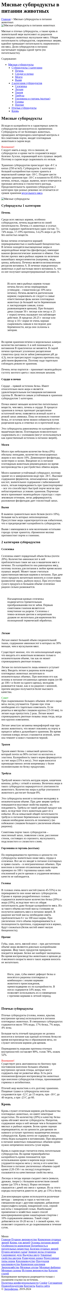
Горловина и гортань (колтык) (32, 98)
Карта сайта (43, 1285)
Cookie (43, 1282)
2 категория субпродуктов (27, 83)
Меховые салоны (11, 1270)
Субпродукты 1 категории (27, 67)
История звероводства (35, 1270)
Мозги (19, 76)
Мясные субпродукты (21, 64)
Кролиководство (25, 1261)
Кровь (15, 111)
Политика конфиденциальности (20, 1282)
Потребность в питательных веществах (24, 1247)
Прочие (19, 104)
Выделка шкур (31, 1254)
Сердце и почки (24, 73)
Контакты (29, 1285)
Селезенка (21, 86)
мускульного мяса (32, 193)
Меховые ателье (29, 1267)
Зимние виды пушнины (42, 1251)
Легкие (19, 89)
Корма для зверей (20, 1242)
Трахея (19, 92)
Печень (19, 70)
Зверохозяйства (10, 1267)
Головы (19, 101)
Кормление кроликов (33, 1264)
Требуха (19, 95)
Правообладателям (12, 1285)
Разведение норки (32, 1258)
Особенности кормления (15, 1245)
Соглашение (55, 1282)
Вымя (18, 80)
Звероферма (11, 1289)
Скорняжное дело (11, 1254)
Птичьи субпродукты (24, 107)
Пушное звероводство (24, 1239)
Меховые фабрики (50, 1267)
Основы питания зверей (45, 1242)
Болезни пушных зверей (44, 1248)
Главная (6, 1239)
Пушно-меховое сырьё (14, 1251)
